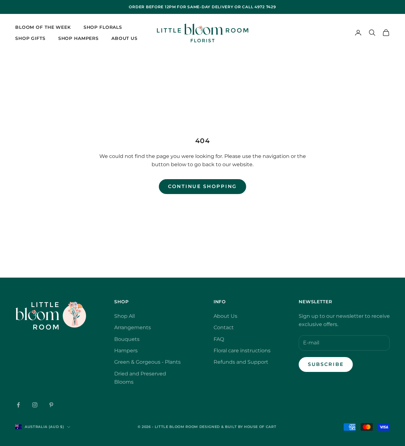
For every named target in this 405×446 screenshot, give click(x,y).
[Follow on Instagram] (35, 405)
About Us (124, 38)
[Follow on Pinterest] (51, 405)
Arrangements (132, 327)
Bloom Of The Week (43, 27)
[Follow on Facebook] (18, 405)
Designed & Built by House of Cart (238, 426)
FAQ (219, 339)
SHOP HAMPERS (78, 38)
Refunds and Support (241, 362)
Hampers (126, 351)
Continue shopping (202, 186)
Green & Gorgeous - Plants (147, 362)
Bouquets (127, 339)
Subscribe (326, 364)
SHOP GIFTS (30, 38)
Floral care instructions (242, 351)
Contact (224, 327)
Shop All (124, 316)
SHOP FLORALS (103, 27)
